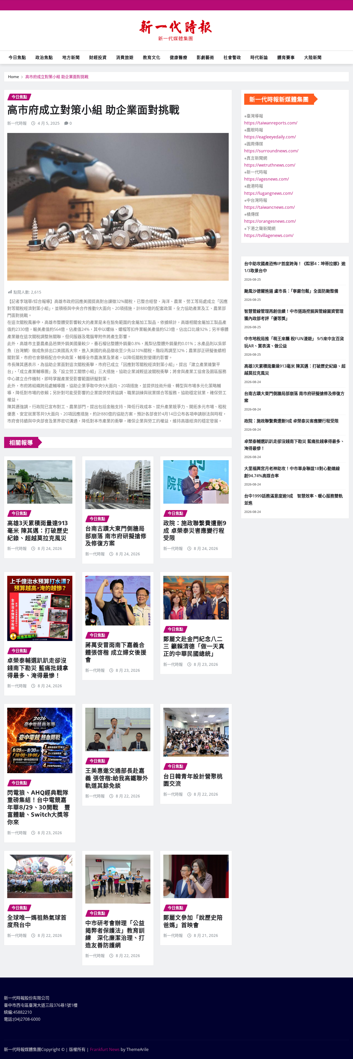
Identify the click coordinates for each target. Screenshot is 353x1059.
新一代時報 (17, 123)
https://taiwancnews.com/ (269, 207)
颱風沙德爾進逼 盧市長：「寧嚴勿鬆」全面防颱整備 (291, 291)
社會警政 (232, 57)
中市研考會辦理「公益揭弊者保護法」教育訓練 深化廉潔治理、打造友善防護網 (115, 934)
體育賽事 (286, 57)
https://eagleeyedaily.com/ (270, 137)
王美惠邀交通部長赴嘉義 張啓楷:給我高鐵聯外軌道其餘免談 (116, 778)
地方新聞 (71, 57)
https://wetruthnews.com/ (269, 165)
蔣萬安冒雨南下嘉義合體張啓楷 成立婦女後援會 (116, 652)
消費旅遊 (125, 57)
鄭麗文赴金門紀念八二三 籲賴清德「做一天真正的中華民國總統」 (194, 646)
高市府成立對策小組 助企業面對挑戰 (56, 76)
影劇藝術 (205, 57)
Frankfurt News (105, 1049)
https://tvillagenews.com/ (269, 235)
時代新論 (259, 57)
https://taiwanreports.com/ (270, 123)
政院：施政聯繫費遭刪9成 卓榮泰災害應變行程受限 (195, 530)
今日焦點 (17, 57)
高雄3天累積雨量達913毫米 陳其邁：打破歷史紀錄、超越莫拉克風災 (37, 530)
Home (13, 76)
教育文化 (151, 57)
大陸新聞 (313, 57)
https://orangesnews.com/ (270, 221)
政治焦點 (44, 57)
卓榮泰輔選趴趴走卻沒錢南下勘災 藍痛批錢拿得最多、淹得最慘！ (37, 667)
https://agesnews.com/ (266, 179)
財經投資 (98, 57)
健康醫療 (178, 57)
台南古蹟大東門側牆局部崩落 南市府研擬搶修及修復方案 (116, 536)
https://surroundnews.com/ (271, 151)
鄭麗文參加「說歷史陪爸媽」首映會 (193, 921)
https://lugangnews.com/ (268, 193)
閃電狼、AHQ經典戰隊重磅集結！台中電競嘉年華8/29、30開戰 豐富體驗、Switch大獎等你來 (38, 807)
